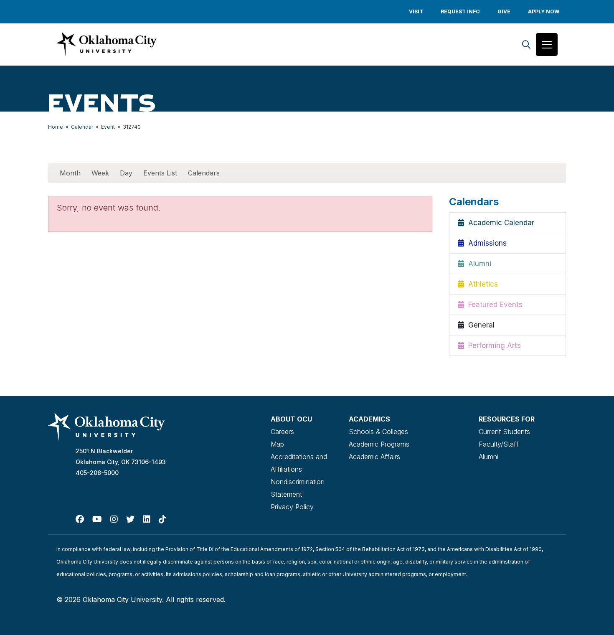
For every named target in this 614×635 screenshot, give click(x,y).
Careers (282, 431)
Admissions (485, 243)
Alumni (477, 263)
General (479, 325)
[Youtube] (97, 519)
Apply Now (543, 11)
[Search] (526, 44)
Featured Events (493, 304)
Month (70, 173)
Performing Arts (492, 345)
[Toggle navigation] (547, 44)
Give (503, 11)
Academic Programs (379, 444)
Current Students (504, 431)
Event (108, 127)
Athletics (481, 284)
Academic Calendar (499, 222)
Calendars (204, 173)
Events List (160, 173)
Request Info (460, 11)
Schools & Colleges (378, 431)
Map (277, 444)
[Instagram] (114, 519)
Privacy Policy (292, 507)
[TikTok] (162, 519)
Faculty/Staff (499, 444)
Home (55, 127)
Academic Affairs (374, 456)
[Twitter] (130, 519)
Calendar (82, 127)
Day (126, 173)
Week (100, 173)
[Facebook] (80, 519)
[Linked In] (146, 519)
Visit (416, 11)
